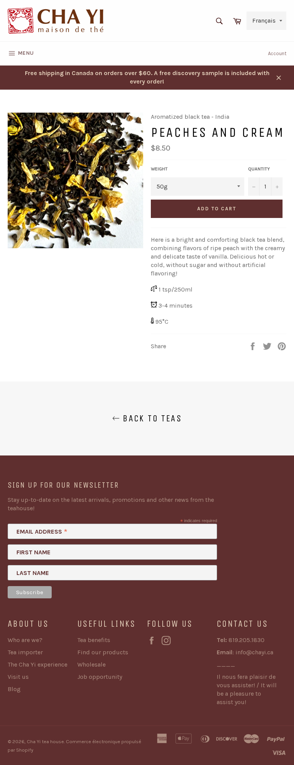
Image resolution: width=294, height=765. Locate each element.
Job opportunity (99, 676)
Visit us (18, 676)
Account (277, 53)
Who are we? (25, 640)
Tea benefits (93, 640)
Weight (159, 169)
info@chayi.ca (254, 652)
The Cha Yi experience (37, 664)
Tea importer (25, 652)
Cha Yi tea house (45, 741)
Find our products (102, 652)
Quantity (259, 169)
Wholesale (91, 664)
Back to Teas (151, 418)
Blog (14, 689)
